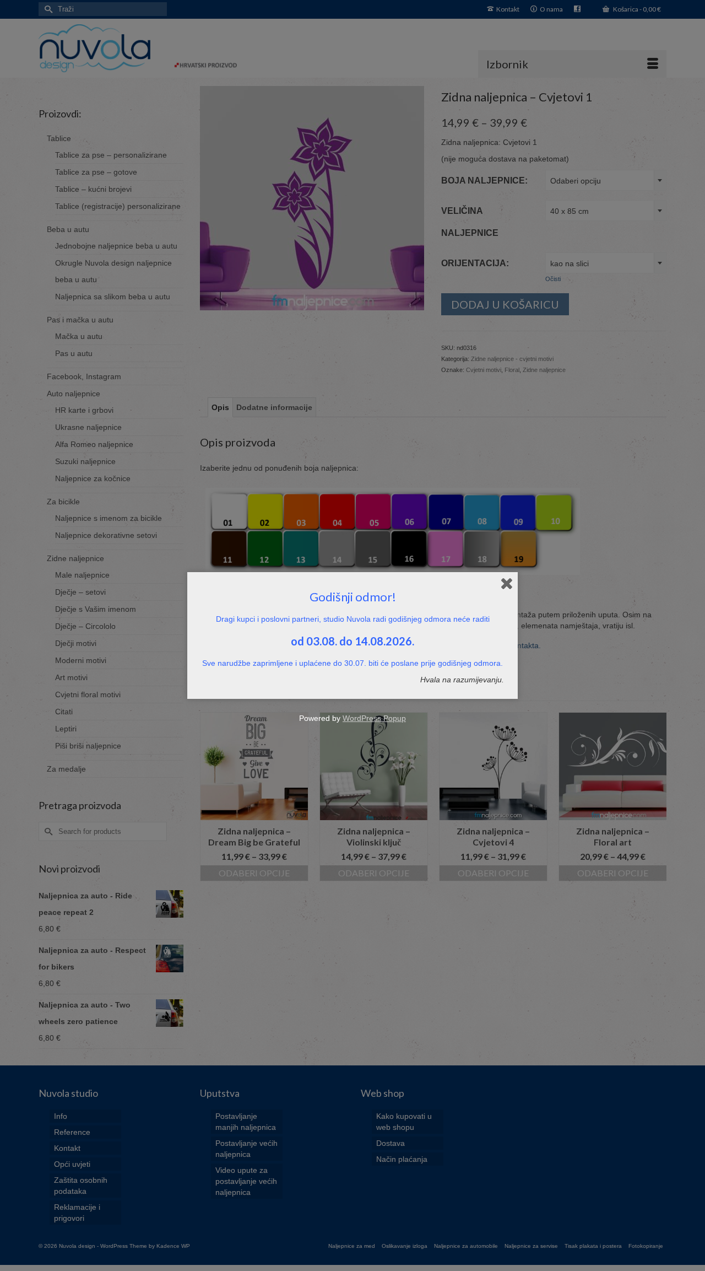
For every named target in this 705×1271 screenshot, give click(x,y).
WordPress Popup (374, 718)
